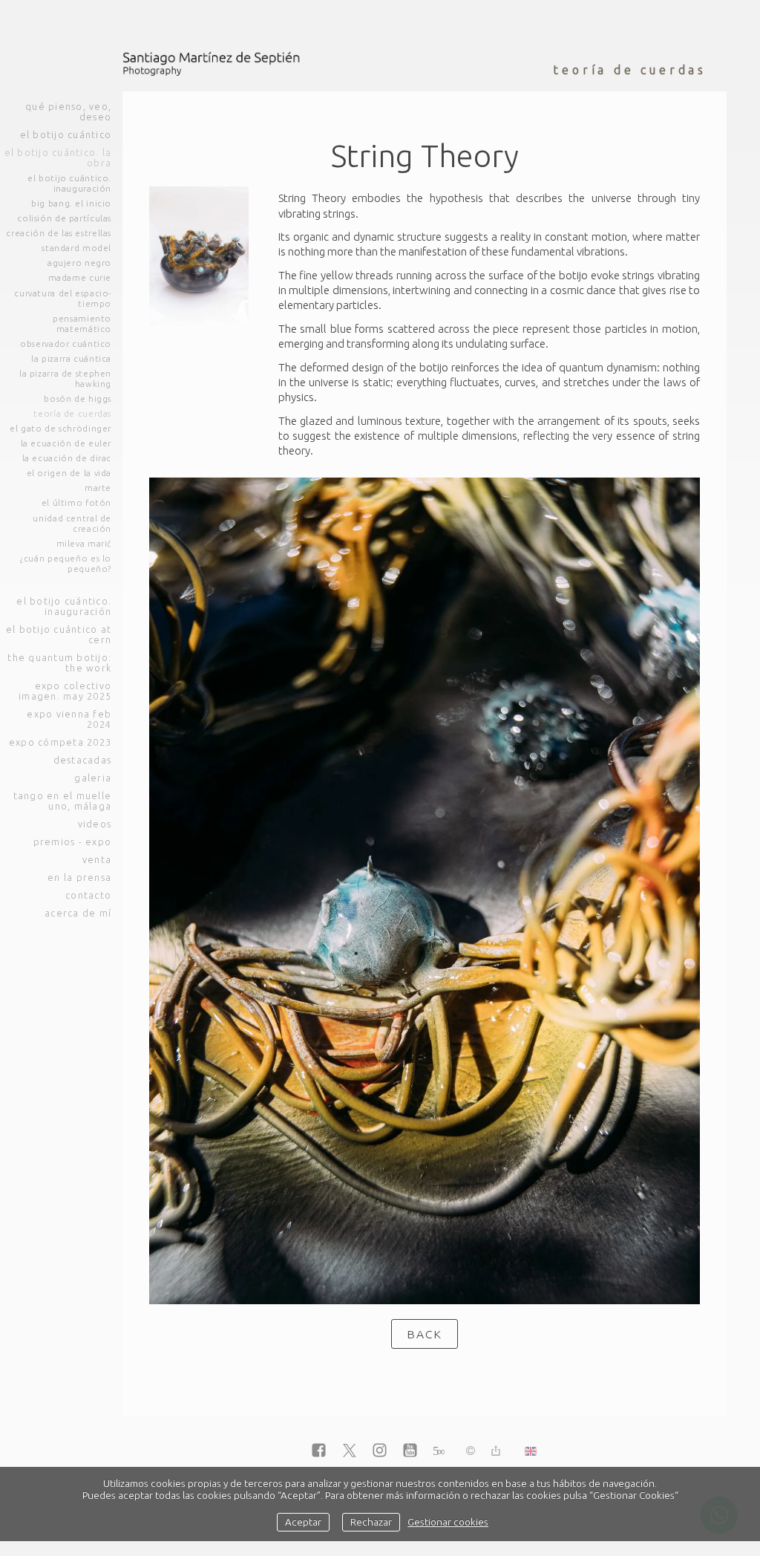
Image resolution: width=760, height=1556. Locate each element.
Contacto (88, 895)
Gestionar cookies (447, 1522)
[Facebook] (318, 1451)
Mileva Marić (83, 543)
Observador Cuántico (65, 343)
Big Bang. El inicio (71, 203)
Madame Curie (79, 277)
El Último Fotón (76, 502)
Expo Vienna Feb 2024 (69, 719)
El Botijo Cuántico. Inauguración (69, 183)
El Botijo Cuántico (65, 134)
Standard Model (76, 248)
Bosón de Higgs (77, 398)
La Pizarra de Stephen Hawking (65, 378)
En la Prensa (79, 877)
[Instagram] (379, 1451)
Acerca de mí (78, 913)
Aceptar (303, 1522)
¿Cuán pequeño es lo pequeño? (65, 563)
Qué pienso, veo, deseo (68, 111)
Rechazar (371, 1522)
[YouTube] (410, 1451)
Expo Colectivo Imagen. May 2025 (65, 690)
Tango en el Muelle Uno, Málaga (62, 800)
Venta (96, 859)
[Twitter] (349, 1451)
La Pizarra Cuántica (71, 358)
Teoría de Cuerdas (72, 413)
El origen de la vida (69, 473)
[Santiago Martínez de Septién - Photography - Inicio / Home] (215, 63)
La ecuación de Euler (66, 443)
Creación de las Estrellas (58, 233)
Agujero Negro (79, 262)
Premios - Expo (72, 841)
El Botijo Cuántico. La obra (57, 157)
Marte (98, 488)
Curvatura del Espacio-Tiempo (62, 298)
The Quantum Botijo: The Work (59, 662)
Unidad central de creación (72, 523)
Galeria (92, 777)
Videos (94, 823)
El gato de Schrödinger (60, 428)
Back (424, 1334)
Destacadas (82, 760)
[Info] (470, 1451)
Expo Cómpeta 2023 (60, 742)
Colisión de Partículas (64, 218)
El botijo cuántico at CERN (58, 634)
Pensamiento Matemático (82, 323)
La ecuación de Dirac (66, 458)
